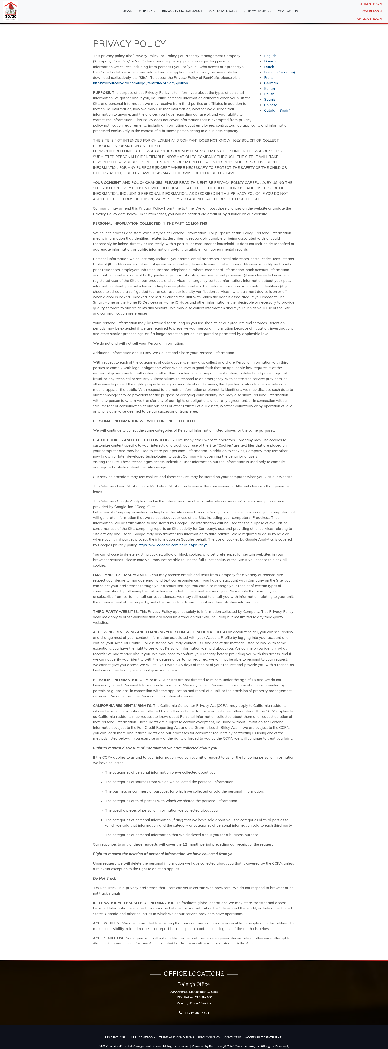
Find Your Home (257, 11)
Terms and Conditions (176, 1037)
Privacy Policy (208, 1037)
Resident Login (372, 3)
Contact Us (288, 11)
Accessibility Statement (263, 1037)
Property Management (182, 11)
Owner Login (373, 11)
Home (128, 11)
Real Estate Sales (223, 11)
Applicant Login (371, 18)
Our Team (147, 11)
